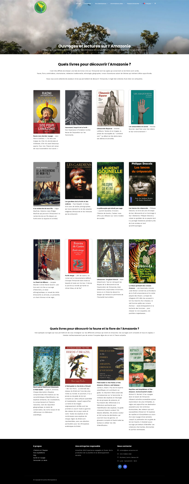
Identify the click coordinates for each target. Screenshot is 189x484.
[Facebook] (120, 467)
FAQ (34, 455)
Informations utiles (116, 4)
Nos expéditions (39, 453)
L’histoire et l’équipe (40, 450)
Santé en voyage (39, 458)
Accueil (78, 4)
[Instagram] (125, 467)
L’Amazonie (87, 4)
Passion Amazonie (133, 4)
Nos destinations (100, 4)
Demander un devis (40, 460)
